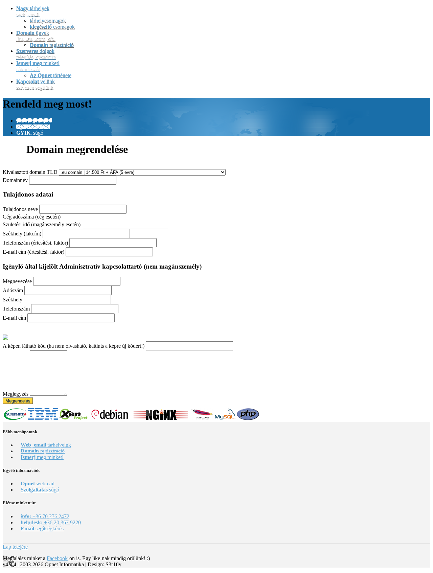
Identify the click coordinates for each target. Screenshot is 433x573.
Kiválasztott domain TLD (30, 172)
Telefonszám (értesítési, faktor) (35, 243)
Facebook (57, 558)
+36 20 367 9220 (51, 522)
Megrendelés (17, 400)
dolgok (36, 54)
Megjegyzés (15, 394)
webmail (33, 127)
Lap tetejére (15, 547)
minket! (38, 66)
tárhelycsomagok (48, 20)
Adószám (13, 290)
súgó (40, 489)
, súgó (29, 133)
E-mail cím (14, 318)
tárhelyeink (46, 445)
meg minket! (42, 457)
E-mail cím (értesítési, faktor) (33, 252)
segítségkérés (42, 528)
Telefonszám (16, 309)
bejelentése (34, 120)
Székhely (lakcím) (22, 233)
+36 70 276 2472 (45, 516)
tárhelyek (32, 11)
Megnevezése (17, 281)
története (50, 75)
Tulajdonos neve (20, 209)
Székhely (12, 299)
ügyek (35, 36)
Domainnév (15, 180)
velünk (35, 84)
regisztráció (52, 45)
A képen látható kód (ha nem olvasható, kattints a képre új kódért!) (73, 346)
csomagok (52, 26)
